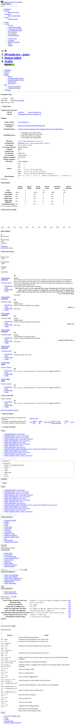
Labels (6, 525)
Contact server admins (14, 27)
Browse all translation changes (9, 410)
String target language (10, 565)
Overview (7, 71)
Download (21, 143)
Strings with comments (11, 576)
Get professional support (15, 30)
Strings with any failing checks (13, 578)
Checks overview (13, 19)
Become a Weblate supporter (12, 722)
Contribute (11, 40)
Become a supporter (14, 42)
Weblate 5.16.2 (16, 716)
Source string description (11, 558)
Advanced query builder (8, 548)
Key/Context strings (10, 556)
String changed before (10, 593)
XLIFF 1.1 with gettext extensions (56, 422)
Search (6, 73)
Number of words (9, 533)
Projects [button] (6, 11)
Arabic (8, 61)
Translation (7, 70)
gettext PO (7, 463)
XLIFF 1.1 (7, 467)
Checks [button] (6, 17)
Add (26, 570)
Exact (22, 570)
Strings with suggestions (11, 575)
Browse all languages (14, 16)
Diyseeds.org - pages (17, 54)
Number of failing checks (11, 537)
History (10, 76)
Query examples (5, 598)
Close (13, 626)
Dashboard (7, 9)
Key (5, 538)
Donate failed (12, 57)
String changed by (9, 566)
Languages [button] (7, 14)
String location (8, 540)
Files (5, 85)
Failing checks (12, 81)
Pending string (8, 563)
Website (10, 45)
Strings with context (10, 583)
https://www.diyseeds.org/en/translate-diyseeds (31, 125)
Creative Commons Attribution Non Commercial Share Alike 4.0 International (40, 129)
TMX (49, 422)
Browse (16, 100)
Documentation (12, 34)
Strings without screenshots (12, 580)
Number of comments (10, 535)
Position (6, 522)
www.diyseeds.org (23, 122)
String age (7, 530)
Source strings (8, 553)
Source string (8, 527)
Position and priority (10, 520)
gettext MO (35, 422)
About (10, 44)
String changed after (10, 592)
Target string (8, 528)
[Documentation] (1, 106)
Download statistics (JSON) (16, 80)
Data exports (11, 83)
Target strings (8, 555)
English (16, 278)
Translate (21, 100)
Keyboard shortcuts (13, 35)
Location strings (9, 560)
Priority (6, 523)
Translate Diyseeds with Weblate (12, 2)
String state (7, 561)
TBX (45, 422)
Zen (40, 112)
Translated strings (23, 114)
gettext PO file (34, 418)
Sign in (6, 22)
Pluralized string (9, 581)
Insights (6, 75)
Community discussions (15, 29)
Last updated (8, 532)
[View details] (15, 276)
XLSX (72, 422)
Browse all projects (13, 12)
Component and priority (11, 542)
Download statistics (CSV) (16, 78)
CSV (31, 422)
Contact (6, 719)
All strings (21, 112)
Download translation (14, 86)
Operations (7, 90)
